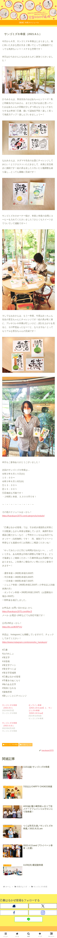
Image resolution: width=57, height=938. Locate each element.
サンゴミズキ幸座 (11, 745)
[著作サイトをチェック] (14, 906)
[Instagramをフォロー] (43, 912)
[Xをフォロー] (43, 906)
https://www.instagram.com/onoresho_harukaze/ (24, 642)
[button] (51, 559)
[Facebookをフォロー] (14, 912)
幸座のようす (27, 745)
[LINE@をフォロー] (28, 919)
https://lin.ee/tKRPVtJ (12, 627)
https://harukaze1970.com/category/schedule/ (23, 516)
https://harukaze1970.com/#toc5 (17, 611)
